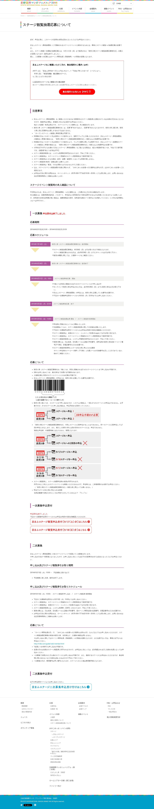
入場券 (52, 717)
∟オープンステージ (57, 737)
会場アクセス (83, 706)
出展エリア (54, 740)
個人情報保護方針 (113, 717)
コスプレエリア (55, 749)
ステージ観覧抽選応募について (60, 723)
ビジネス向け (26, 723)
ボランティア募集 (27, 728)
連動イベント (83, 714)
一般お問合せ (112, 712)
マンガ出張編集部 (56, 756)
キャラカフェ (54, 746)
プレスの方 (111, 709)
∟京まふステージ (57, 734)
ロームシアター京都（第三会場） (62, 781)
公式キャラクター (27, 709)
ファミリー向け (55, 786)
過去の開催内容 (27, 712)
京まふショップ (55, 743)
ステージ (53, 731)
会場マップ (82, 709)
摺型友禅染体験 (55, 762)
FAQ (109, 706)
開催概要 (25, 706)
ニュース (24, 717)
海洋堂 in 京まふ (55, 775)
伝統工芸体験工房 (56, 759)
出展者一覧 (54, 709)
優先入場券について (57, 720)
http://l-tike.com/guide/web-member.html (49, 644)
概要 (22, 703)
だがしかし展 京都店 (57, 772)
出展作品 (53, 706)
